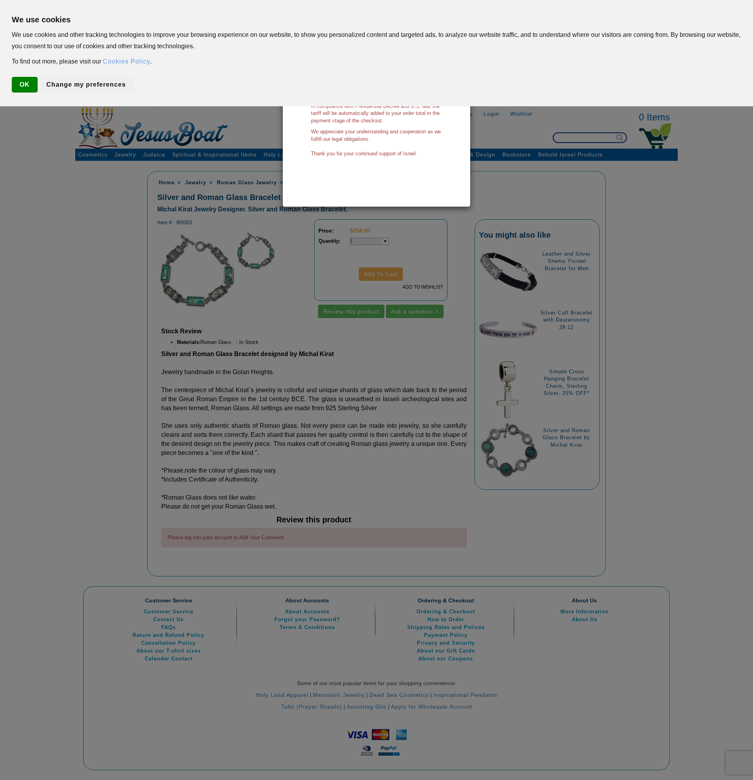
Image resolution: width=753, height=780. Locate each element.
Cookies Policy (126, 61)
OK (25, 84)
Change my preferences (86, 84)
